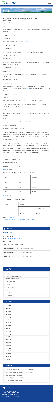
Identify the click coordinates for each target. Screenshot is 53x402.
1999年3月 (8, 342)
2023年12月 (8, 308)
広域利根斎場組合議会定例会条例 (26, 219)
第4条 (28, 88)
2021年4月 (8, 314)
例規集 (9, 14)
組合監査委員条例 (10, 287)
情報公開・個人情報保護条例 (12, 278)
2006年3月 (8, 334)
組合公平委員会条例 (10, 281)
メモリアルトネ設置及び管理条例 (13, 276)
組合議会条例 (9, 295)
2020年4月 (8, 317)
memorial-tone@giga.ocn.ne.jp (14, 238)
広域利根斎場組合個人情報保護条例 (14, 375)
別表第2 (23, 104)
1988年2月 (8, 356)
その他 (7, 273)
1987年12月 (8, 359)
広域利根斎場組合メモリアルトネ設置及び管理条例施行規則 (20, 369)
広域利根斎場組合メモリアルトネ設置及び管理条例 (18, 378)
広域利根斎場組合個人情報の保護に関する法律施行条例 (19, 372)
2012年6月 (8, 325)
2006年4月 (8, 331)
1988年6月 (8, 348)
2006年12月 (8, 328)
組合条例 (12, 217)
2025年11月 (8, 305)
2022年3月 (8, 311)
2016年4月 (8, 320)
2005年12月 (8, 336)
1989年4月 (8, 345)
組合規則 (8, 290)
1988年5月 (8, 351)
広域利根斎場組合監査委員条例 (11, 219)
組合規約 (8, 293)
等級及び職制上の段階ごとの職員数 (14, 380)
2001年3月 (8, 339)
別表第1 (27, 41)
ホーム (6, 14)
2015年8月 (8, 322)
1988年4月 (8, 353)
